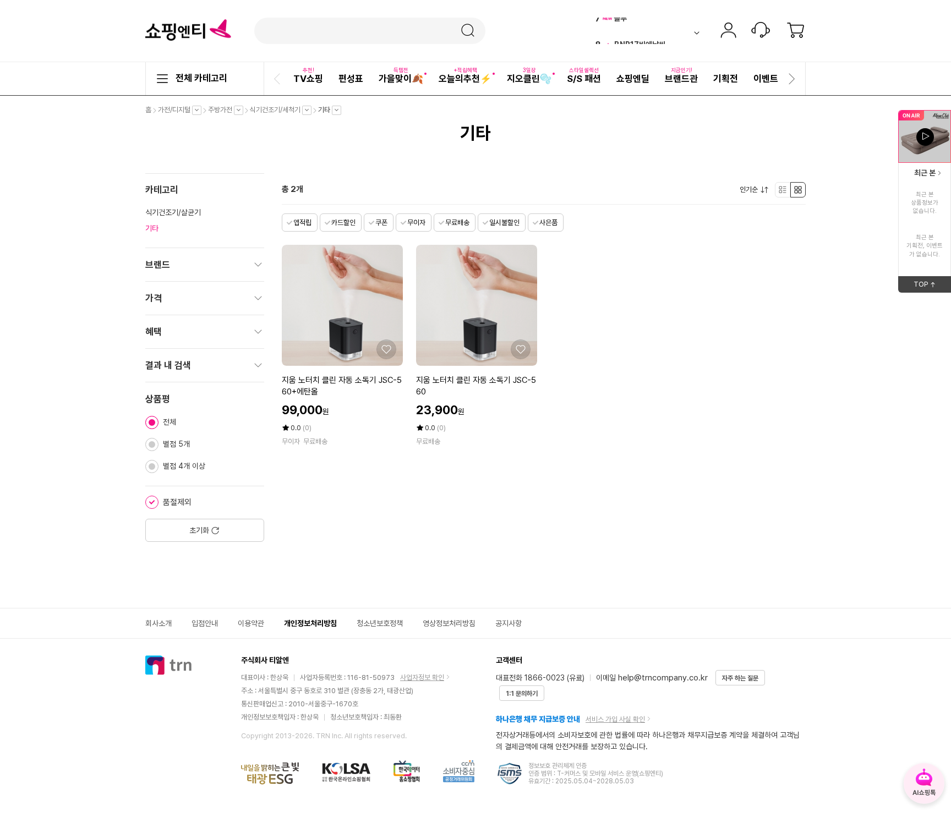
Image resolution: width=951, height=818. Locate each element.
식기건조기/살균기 (173, 212)
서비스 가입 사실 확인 (615, 719)
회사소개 (158, 623)
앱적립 (302, 222)
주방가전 (223, 110)
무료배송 (457, 222)
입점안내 (205, 623)
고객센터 (760, 31)
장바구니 (796, 31)
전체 (169, 422)
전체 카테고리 (201, 78)
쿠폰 (381, 222)
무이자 (416, 222)
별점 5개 (176, 444)
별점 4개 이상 (184, 466)
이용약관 (251, 623)
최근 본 (925, 172)
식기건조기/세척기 (278, 110)
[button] (278, 79)
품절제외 (177, 502)
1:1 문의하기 (522, 694)
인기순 (751, 190)
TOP (932, 286)
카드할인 (343, 222)
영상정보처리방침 (449, 623)
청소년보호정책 (380, 623)
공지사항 (508, 623)
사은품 (548, 222)
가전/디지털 (177, 110)
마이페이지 (728, 31)
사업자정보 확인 (422, 677)
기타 (327, 110)
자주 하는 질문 (740, 678)
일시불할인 (504, 222)
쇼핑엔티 (188, 30)
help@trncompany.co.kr (663, 678)
